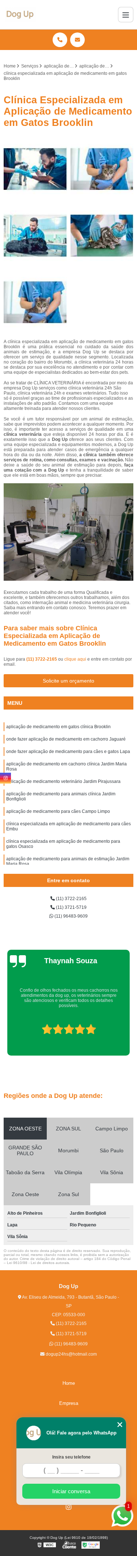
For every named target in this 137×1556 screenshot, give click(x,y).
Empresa (68, 1403)
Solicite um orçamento (68, 681)
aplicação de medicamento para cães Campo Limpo (58, 811)
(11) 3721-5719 (71, 907)
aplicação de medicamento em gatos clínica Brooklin (58, 726)
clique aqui (75, 659)
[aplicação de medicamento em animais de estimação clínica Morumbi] (102, 169)
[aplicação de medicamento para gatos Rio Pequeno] (35, 169)
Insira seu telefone (71, 1457)
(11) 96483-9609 (70, 916)
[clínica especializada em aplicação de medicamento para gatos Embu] (102, 235)
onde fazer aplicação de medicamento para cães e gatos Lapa (68, 751)
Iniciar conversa (71, 1491)
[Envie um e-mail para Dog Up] (77, 39)
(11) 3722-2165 (42, 659)
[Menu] (125, 14)
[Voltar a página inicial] (21, 14)
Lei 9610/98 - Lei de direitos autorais (38, 1263)
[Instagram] (68, 1506)
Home (68, 1383)
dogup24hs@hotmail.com (71, 1354)
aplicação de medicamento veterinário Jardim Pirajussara (63, 781)
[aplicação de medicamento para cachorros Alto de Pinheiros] (35, 235)
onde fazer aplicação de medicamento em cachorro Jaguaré (66, 739)
